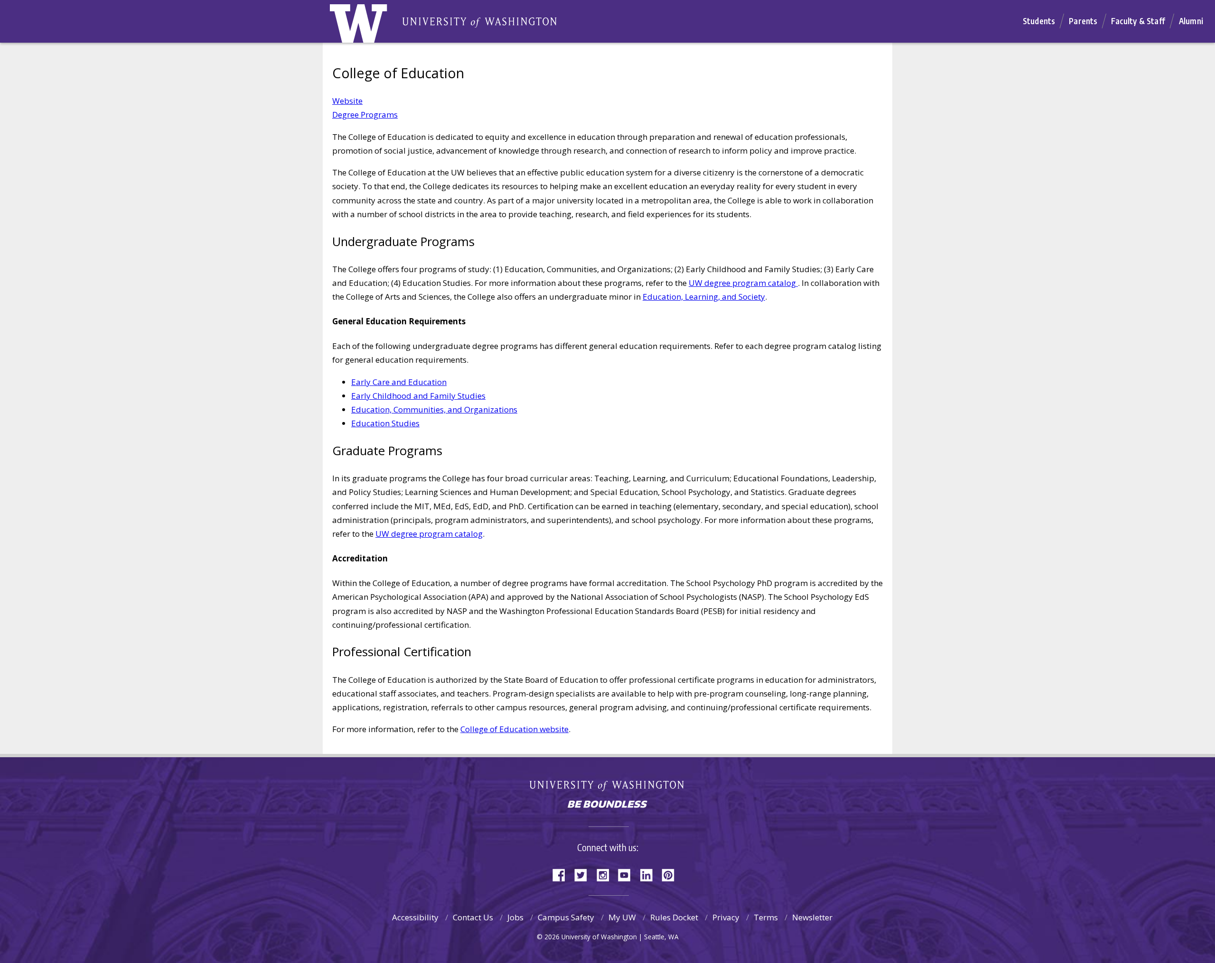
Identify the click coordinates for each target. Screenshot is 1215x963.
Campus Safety (566, 917)
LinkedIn (650, 874)
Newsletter (812, 917)
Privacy (725, 917)
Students (1039, 21)
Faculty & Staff (1138, 21)
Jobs (515, 917)
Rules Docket (674, 917)
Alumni (1191, 21)
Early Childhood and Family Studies (418, 395)
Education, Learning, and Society (704, 296)
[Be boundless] (607, 805)
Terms (766, 917)
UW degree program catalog (743, 282)
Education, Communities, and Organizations (434, 409)
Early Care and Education (399, 381)
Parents (1083, 21)
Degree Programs (365, 114)
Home (368, 26)
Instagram (606, 874)
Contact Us (473, 917)
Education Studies (385, 423)
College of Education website (514, 729)
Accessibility (415, 917)
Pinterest (672, 874)
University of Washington (607, 788)
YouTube (628, 874)
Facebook (562, 874)
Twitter (584, 874)
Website (347, 100)
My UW (622, 917)
